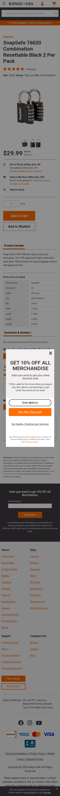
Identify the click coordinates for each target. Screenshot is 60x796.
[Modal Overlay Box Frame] (30, 398)
